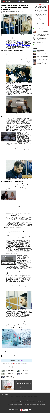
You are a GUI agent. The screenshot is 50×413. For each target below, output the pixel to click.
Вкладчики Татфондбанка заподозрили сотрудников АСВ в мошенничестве (26, 374)
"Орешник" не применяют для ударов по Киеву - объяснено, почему (42, 56)
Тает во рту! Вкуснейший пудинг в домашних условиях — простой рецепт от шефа (42, 32)
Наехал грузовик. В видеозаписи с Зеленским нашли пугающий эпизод (42, 63)
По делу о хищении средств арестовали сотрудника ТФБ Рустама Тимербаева (10, 374)
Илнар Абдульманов (10, 44)
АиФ (5, 35)
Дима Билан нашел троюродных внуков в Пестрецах (41, 15)
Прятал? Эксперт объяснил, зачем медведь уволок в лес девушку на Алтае (42, 45)
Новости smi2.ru (4, 390)
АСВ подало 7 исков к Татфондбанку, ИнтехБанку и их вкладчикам (10, 377)
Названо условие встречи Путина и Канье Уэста (42, 53)
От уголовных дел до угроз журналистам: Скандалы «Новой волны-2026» (41, 7)
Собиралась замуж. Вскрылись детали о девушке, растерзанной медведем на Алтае (42, 42)
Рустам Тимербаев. (19, 44)
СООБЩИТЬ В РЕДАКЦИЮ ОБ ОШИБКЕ (32, 396)
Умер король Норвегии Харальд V (42, 59)
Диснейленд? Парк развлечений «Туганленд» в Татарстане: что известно (41, 11)
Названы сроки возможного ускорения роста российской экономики (41, 51)
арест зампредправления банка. (19, 45)
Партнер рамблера (17, 409)
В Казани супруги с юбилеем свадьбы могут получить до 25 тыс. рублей (41, 19)
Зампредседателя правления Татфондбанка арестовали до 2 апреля (10, 371)
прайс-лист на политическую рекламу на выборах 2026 (17, 396)
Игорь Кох (10, 273)
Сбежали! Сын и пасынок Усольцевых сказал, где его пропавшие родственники (43, 35)
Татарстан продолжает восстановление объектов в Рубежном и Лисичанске (41, 23)
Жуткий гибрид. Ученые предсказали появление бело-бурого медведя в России (43, 38)
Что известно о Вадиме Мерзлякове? (24, 370)
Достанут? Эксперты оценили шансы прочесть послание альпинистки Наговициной (43, 29)
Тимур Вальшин (20, 42)
